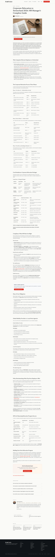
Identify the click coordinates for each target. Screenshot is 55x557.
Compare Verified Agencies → (19, 289)
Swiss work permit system (24, 67)
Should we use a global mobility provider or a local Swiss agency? (27, 488)
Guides (39, 1)
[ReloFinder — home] (8, 1)
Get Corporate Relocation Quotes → (19, 475)
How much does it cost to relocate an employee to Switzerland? (27, 483)
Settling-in (32, 545)
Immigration (32, 544)
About (41, 1)
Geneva (21, 545)
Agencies (30, 1)
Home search (26, 1)
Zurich (21, 544)
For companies (34, 1)
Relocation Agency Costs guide (25, 456)
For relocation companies (44, 545)
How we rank (42, 549)
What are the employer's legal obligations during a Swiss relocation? (27, 491)
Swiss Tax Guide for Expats (20, 268)
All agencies (21, 543)
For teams (42, 544)
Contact (42, 550)
